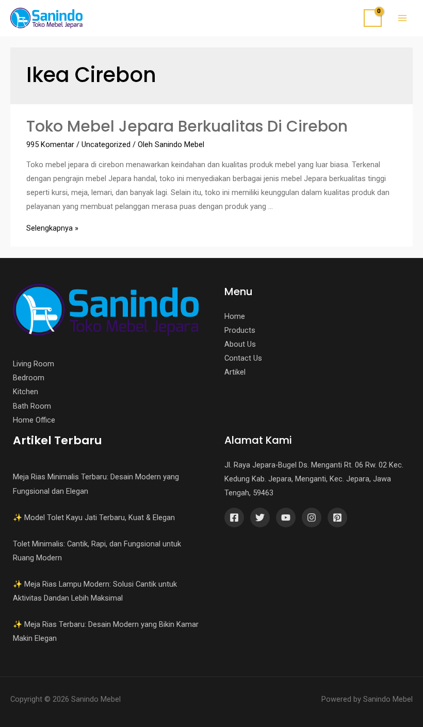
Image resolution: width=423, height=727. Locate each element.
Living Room (33, 363)
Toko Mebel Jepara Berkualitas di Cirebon (187, 126)
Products (239, 330)
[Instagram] (311, 517)
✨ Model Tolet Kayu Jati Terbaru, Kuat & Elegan (94, 517)
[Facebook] (234, 517)
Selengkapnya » (52, 228)
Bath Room (32, 406)
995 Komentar (50, 144)
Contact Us (243, 358)
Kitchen (25, 391)
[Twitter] (260, 517)
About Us (240, 344)
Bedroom (28, 377)
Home (234, 316)
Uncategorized (106, 144)
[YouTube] (286, 517)
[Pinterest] (337, 517)
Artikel (235, 372)
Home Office (34, 420)
